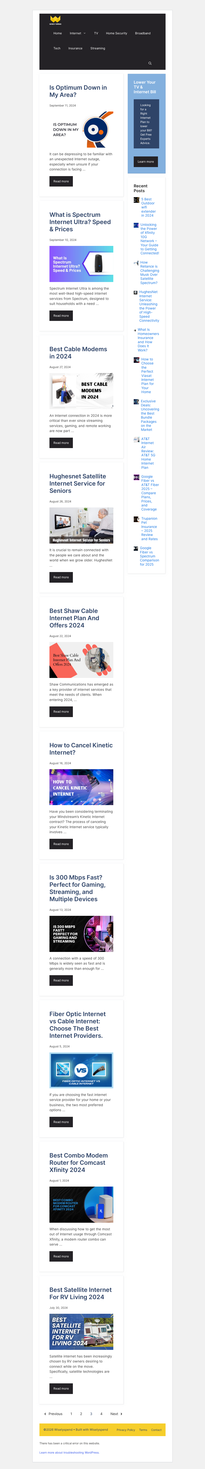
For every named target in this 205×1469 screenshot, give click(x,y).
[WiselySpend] (55, 20)
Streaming (97, 48)
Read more (61, 181)
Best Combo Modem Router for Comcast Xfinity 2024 (78, 1162)
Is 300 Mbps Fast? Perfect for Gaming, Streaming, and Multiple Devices (77, 888)
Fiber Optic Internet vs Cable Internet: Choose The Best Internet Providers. (77, 1024)
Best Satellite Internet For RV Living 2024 (80, 1293)
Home (57, 33)
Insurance (75, 48)
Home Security (116, 33)
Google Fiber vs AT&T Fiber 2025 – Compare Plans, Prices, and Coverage (150, 493)
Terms (143, 1429)
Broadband (143, 33)
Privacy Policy (126, 1429)
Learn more (146, 161)
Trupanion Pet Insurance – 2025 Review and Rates (149, 528)
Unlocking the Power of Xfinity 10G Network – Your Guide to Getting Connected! (150, 239)
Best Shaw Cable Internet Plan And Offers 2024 (74, 618)
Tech (56, 48)
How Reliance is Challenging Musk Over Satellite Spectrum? (149, 272)
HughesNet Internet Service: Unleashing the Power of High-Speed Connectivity (149, 306)
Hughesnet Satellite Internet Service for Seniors (77, 483)
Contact (156, 1429)
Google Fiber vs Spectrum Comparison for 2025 (149, 556)
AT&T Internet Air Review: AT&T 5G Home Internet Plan (148, 453)
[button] (150, 63)
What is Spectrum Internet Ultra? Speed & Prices (80, 222)
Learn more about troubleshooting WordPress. (69, 1452)
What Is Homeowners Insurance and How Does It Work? (148, 340)
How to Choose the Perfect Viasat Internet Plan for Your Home (147, 375)
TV (96, 33)
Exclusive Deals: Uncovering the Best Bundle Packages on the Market (150, 415)
